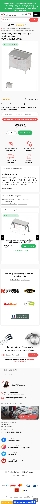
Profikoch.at (28, 472)
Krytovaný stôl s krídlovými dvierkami (14, 204)
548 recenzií (28, 24)
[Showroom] (20, 412)
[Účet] (26, 14)
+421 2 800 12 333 (11, 392)
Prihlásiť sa (33, 355)
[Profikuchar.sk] (8, 14)
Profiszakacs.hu (21, 475)
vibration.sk (27, 497)
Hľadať (34, 20)
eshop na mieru (14, 497)
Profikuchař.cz (13, 472)
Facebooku (15, 441)
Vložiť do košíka (25, 132)
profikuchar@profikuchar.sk (15, 398)
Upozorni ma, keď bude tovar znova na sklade (20, 119)
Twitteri (13, 455)
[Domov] (2, 28)
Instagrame (25, 448)
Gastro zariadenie (10, 28)
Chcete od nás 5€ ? (24, 502)
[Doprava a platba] (20, 488)
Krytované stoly (6, 202)
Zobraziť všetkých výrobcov (20, 280)
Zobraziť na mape (29, 416)
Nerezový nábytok (23, 28)
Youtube (13, 462)
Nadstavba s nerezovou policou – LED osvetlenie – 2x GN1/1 (20, 241)
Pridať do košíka (28, 246)
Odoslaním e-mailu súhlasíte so (20, 360)
